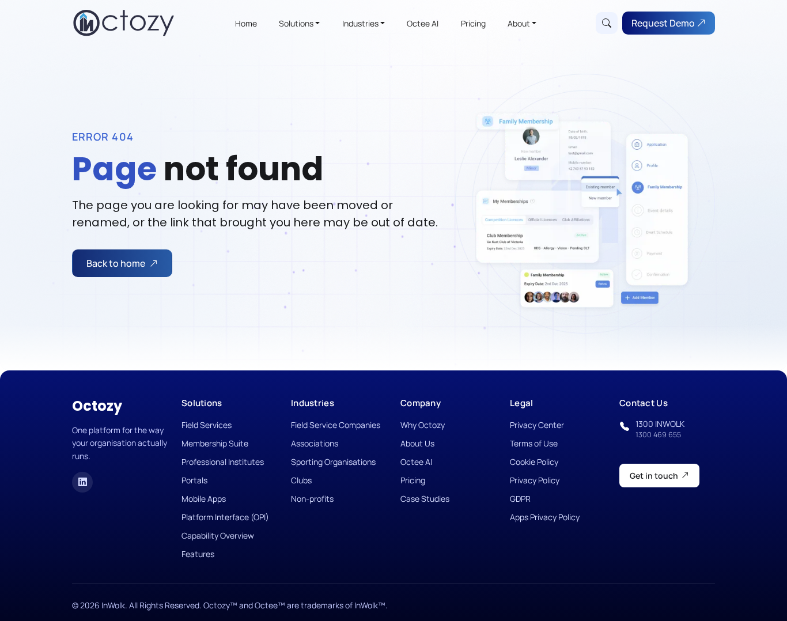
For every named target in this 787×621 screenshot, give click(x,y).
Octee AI (422, 23)
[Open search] (607, 23)
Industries (360, 23)
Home (246, 23)
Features (197, 553)
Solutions (296, 23)
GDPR (520, 498)
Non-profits (312, 498)
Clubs (301, 480)
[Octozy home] (124, 23)
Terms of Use (534, 443)
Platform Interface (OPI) (225, 517)
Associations (314, 443)
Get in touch (654, 475)
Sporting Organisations (333, 461)
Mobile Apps (203, 498)
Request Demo (664, 23)
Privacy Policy (534, 480)
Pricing (473, 23)
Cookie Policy (534, 461)
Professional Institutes (222, 461)
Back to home (115, 263)
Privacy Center (537, 424)
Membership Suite (214, 443)
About (519, 23)
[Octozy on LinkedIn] (82, 482)
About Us (417, 443)
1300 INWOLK (659, 429)
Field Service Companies (335, 424)
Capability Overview (217, 535)
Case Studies (424, 498)
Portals (194, 480)
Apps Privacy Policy (545, 517)
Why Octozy (422, 424)
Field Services (206, 424)
